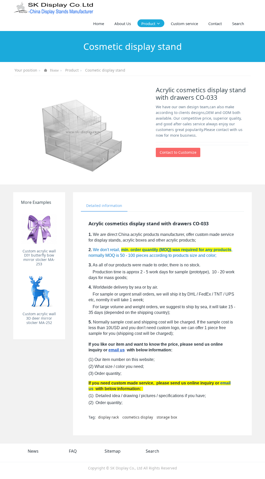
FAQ (73, 451)
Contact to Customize (178, 152)
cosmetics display (137, 417)
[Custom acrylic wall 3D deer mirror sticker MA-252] (39, 291)
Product (72, 70)
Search (152, 451)
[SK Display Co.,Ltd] (53, 8)
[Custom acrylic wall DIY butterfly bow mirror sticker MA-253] (39, 228)
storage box (167, 417)
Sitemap (113, 451)
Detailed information (104, 205)
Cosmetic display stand (105, 70)
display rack (108, 417)
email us (116, 350)
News (33, 451)
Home (98, 23)
